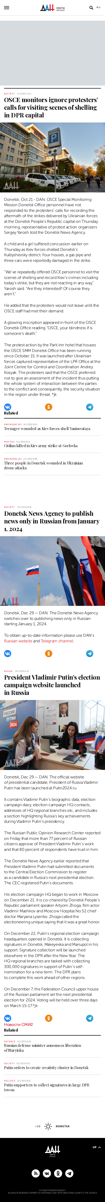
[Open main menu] (7, 8)
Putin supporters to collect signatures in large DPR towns (46, 1087)
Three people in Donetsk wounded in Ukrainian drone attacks (43, 465)
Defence (10, 1041)
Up (95, 1147)
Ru (99, 7)
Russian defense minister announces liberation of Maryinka (42, 1048)
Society (9, 94)
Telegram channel (57, 641)
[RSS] (36, 1173)
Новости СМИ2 (18, 1024)
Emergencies (13, 424)
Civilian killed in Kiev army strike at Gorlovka (40, 445)
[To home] (52, 7)
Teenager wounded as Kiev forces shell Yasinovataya (47, 428)
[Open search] (91, 8)
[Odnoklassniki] (48, 407)
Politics (10, 1081)
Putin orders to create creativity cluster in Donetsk (46, 1067)
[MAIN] (69, 1173)
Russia (8, 671)
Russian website (18, 641)
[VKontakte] (7, 407)
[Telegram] (89, 407)
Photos (9, 442)
